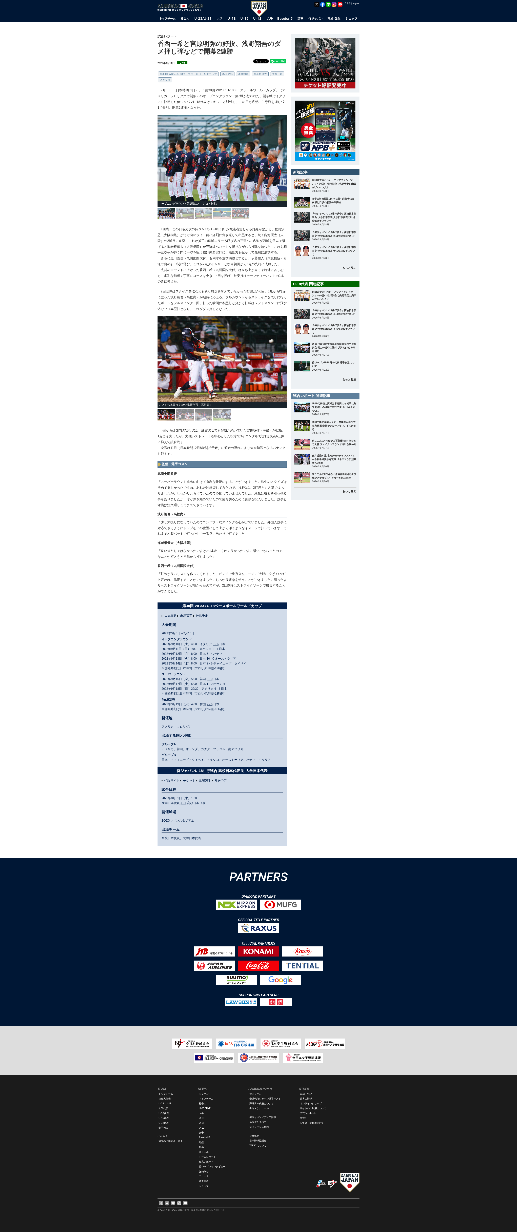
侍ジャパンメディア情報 (262, 1117)
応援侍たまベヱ (257, 1122)
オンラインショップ (311, 1103)
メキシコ (165, 79)
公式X (303, 1118)
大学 (201, 1113)
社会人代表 (165, 1098)
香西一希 (277, 74)
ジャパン (204, 1093)
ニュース (204, 1176)
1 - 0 (209, 683)
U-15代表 (164, 1118)
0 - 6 (216, 644)
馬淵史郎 (227, 74)
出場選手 (186, 615)
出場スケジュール (259, 1108)
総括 (201, 1142)
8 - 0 (209, 679)
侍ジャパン (255, 1093)
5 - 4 (209, 653)
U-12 (201, 1127)
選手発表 (204, 1181)
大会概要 (170, 615)
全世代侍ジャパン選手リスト (265, 1098)
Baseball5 (204, 1137)
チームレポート (207, 1156)
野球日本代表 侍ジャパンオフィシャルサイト (182, 7)
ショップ (204, 1186)
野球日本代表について (261, 1103)
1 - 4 (215, 649)
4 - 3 (217, 688)
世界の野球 (306, 1098)
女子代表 (163, 1127)
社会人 (202, 1103)
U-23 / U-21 (165, 1103)
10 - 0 (210, 658)
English (356, 3)
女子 (201, 1132)
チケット (189, 780)
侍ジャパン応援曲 (259, 1127)
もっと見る (349, 267)
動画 (201, 1147)
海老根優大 (260, 74)
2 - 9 (209, 663)
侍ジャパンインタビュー (212, 1166)
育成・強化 (306, 1093)
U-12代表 (164, 1123)
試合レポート (206, 1152)
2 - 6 (209, 704)
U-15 (201, 1123)
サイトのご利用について (313, 1108)
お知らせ (204, 1171)
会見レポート (206, 1161)
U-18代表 (164, 1113)
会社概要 (254, 1135)
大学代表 (163, 1108)
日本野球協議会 (257, 1140)
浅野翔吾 (243, 74)
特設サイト (172, 780)
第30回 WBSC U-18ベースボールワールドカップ (188, 74)
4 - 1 (183, 803)
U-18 (201, 1118)
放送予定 (202, 615)
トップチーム (166, 1093)
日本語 (348, 3)
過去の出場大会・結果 (171, 1141)
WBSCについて (257, 1145)
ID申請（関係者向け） (312, 1123)
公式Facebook (308, 1113)
